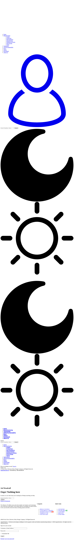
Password (3, 530)
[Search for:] (7, 498)
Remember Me (5, 533)
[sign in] (37, 126)
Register (2, 538)
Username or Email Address (7, 528)
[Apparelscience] (25, 280)
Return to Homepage (5, 501)
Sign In (14, 466)
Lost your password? (9, 538)
